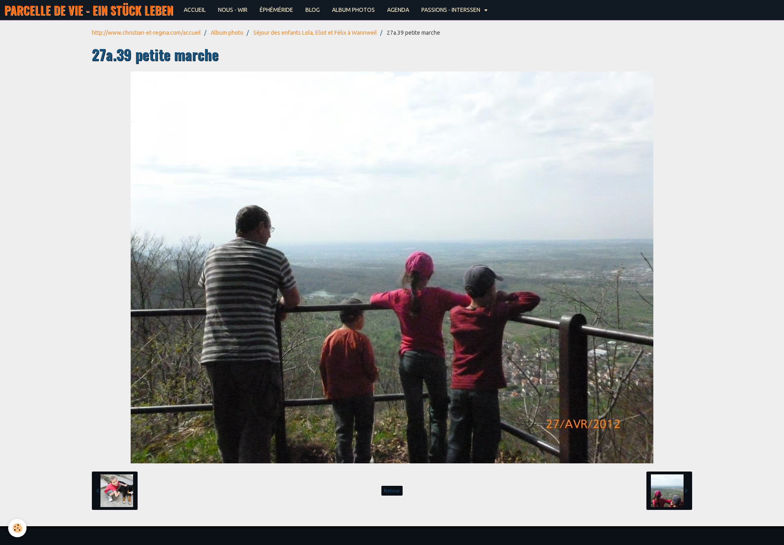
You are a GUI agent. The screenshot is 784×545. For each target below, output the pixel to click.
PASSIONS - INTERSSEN (451, 10)
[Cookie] (17, 528)
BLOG (312, 10)
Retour (392, 490)
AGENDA (398, 10)
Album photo (227, 32)
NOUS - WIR (232, 10)
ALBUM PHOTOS (353, 10)
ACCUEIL (195, 10)
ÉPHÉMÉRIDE (276, 10)
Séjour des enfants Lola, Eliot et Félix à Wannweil (315, 32)
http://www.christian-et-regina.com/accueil (146, 32)
